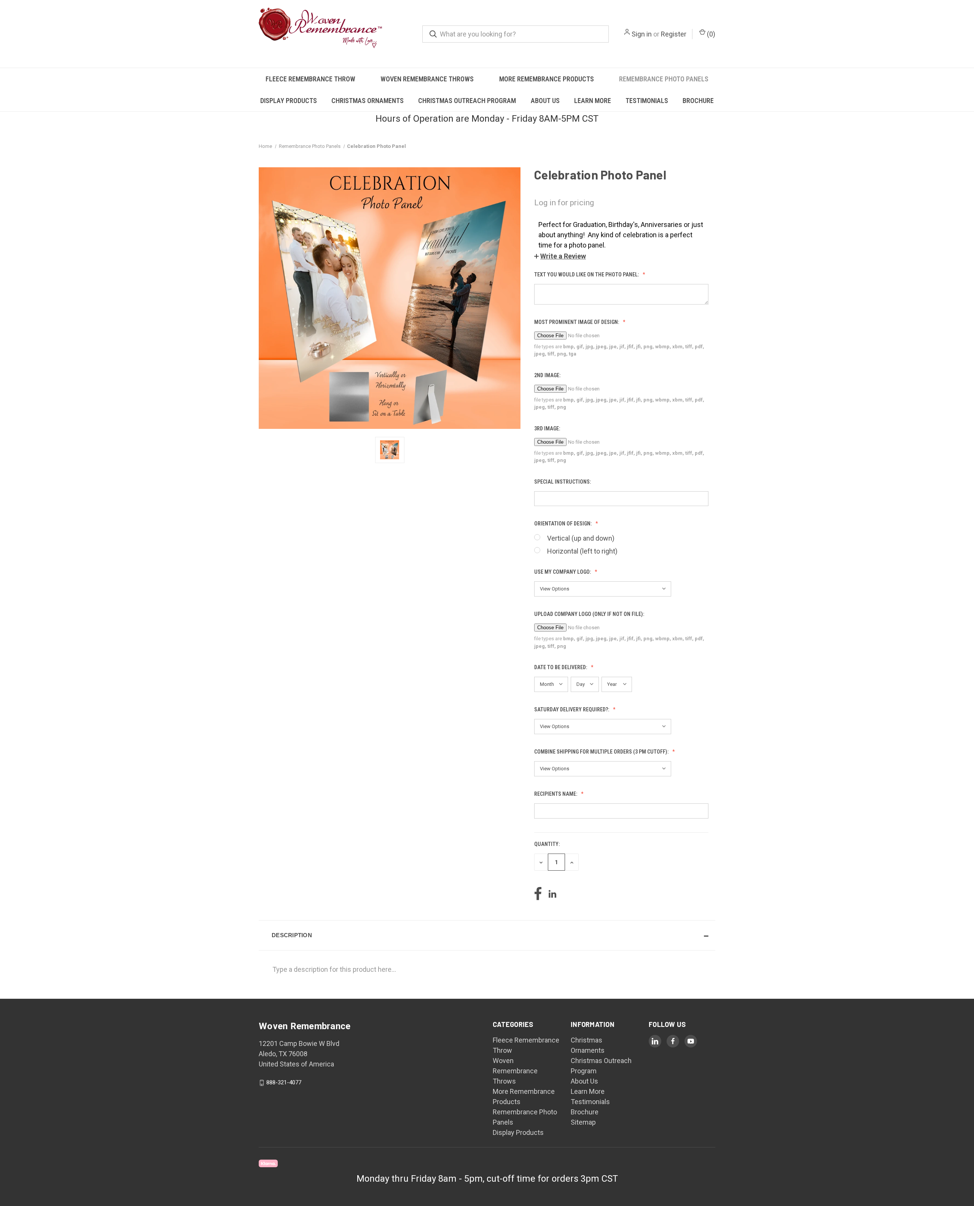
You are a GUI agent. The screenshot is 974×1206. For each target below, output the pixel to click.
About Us (545, 101)
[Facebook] (538, 894)
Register (673, 34)
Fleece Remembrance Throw (310, 79)
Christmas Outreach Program (467, 101)
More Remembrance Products (546, 79)
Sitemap (583, 1122)
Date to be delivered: (561, 667)
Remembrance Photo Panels (663, 79)
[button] (560, 256)
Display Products (288, 101)
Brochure (698, 101)
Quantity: (547, 844)
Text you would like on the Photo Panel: (587, 274)
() (710, 34)
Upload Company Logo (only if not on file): (589, 614)
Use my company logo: (563, 572)
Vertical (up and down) (580, 538)
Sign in (642, 34)
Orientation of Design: (563, 523)
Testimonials (646, 101)
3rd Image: (547, 428)
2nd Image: (548, 375)
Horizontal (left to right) (582, 551)
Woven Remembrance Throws (427, 79)
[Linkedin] (552, 894)
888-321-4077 (283, 1082)
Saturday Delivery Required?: (572, 709)
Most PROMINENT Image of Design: (577, 322)
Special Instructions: (563, 482)
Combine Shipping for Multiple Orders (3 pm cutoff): (602, 752)
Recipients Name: (556, 794)
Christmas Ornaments (367, 101)
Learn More (592, 101)
